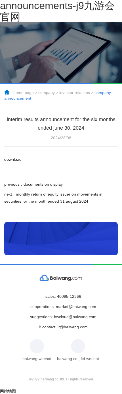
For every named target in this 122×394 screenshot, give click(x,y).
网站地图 (8, 391)
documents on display (33, 184)
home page (23, 92)
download (13, 159)
